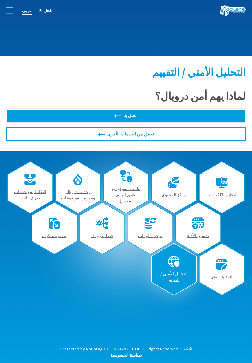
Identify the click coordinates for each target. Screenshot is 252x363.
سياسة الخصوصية (126, 355)
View (221, 187)
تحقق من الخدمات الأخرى (130, 134)
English (45, 11)
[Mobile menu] (10, 10)
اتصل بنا (131, 116)
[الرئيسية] (233, 10)
